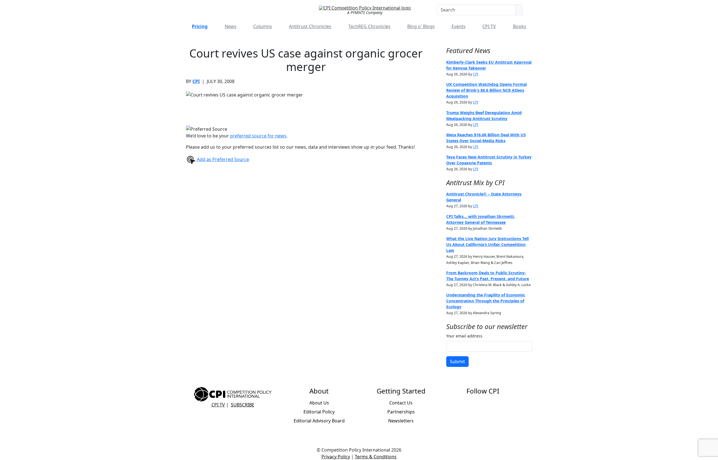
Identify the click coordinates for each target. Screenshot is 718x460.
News (230, 26)
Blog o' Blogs (421, 26)
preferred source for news (258, 136)
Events (459, 26)
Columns (262, 26)
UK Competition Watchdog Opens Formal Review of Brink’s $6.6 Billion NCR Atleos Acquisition (486, 90)
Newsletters (401, 421)
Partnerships (401, 412)
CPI (196, 81)
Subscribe (242, 405)
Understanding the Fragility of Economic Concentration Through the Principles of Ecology (485, 300)
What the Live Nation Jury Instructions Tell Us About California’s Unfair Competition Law (487, 244)
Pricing (200, 26)
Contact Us (401, 403)
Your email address (464, 336)
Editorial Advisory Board (319, 421)
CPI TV (489, 26)
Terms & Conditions (376, 457)
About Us (319, 403)
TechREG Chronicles (369, 26)
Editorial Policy (319, 412)
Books (519, 26)
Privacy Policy (335, 457)
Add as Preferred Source (222, 159)
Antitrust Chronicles (310, 26)
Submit (457, 361)
